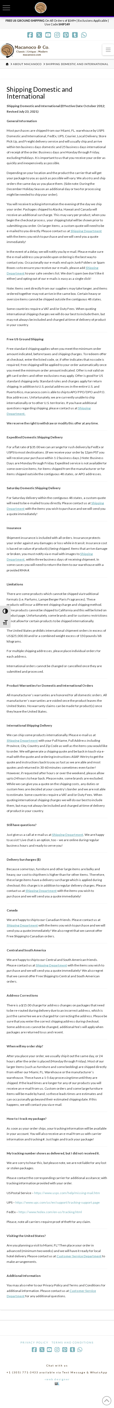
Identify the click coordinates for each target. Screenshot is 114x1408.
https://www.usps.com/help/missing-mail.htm (67, 1193)
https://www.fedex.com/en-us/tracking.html (50, 1212)
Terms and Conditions (73, 1342)
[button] (108, 49)
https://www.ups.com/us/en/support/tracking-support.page (57, 1202)
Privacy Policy (34, 1342)
